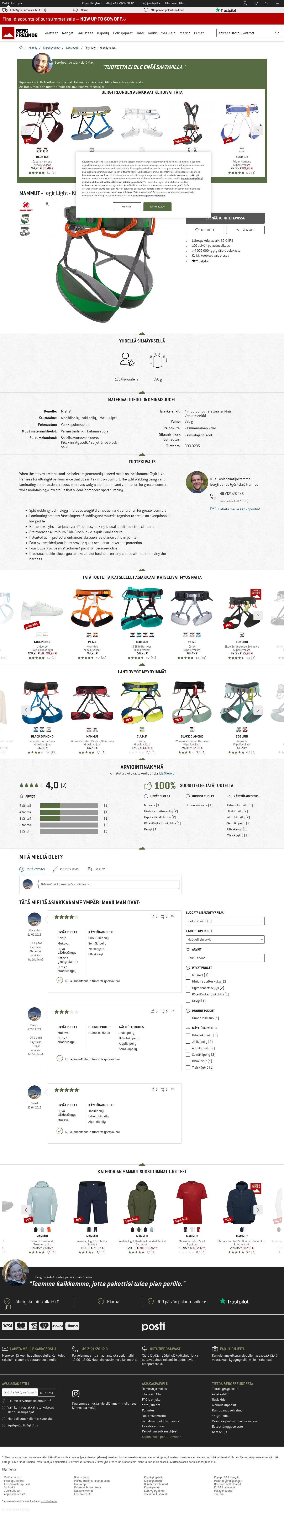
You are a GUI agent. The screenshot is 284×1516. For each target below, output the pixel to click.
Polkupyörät (123, 33)
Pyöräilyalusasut (224, 1487)
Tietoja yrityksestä (225, 1389)
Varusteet (85, 33)
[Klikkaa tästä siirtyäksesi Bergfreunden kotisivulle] (21, 33)
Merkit (185, 33)
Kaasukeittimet (83, 1491)
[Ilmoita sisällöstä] (172, 917)
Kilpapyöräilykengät (226, 1477)
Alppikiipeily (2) (238, 817)
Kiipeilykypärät (153, 1477)
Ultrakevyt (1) (237, 829)
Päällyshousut (223, 1491)
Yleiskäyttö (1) (238, 835)
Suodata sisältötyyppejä (204, 912)
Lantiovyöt (72, 47)
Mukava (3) (152, 805)
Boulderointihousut (156, 1484)
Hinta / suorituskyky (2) (161, 811)
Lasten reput (82, 1494)
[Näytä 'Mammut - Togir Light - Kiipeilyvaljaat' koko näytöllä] (47, 204)
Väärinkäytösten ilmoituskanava (235, 1421)
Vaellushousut (13, 1477)
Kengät (67, 33)
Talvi (140, 33)
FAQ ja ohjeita (151, 1400)
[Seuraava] (258, 130)
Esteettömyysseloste (227, 1427)
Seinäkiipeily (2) (239, 823)
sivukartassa (49, 1501)
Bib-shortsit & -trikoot (227, 1484)
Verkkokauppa (12, 3)
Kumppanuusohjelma (227, 1410)
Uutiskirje (219, 1400)
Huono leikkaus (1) (199, 805)
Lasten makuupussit (17, 1484)
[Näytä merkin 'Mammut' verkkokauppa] (26, 206)
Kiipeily (103, 33)
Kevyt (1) (151, 829)
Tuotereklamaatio (154, 1416)
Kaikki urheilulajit (161, 33)
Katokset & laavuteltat (88, 1487)
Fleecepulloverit (14, 1481)
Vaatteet (51, 33)
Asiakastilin (220, 1394)
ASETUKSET (127, 206)
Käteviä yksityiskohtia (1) (162, 823)
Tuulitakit (9, 1487)
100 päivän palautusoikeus (167, 10)
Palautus (148, 1410)
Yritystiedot (220, 1416)
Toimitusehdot (152, 1421)
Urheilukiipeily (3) (240, 805)
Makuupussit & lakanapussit (92, 1481)
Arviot (196, 949)
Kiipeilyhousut (153, 1481)
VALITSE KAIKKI (157, 206)
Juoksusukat (12, 1491)
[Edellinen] (26, 130)
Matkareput (81, 1484)
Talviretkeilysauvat (155, 1494)
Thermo (218, 1494)
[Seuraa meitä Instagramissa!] (79, 1395)
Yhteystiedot (151, 1405)
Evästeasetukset (154, 1426)
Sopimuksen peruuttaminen (161, 1437)
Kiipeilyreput (152, 1487)
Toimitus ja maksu (154, 1389)
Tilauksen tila (151, 1394)
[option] (106, 262)
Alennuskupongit (224, 1405)
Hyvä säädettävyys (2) (160, 817)
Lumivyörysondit (154, 1491)
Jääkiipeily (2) (237, 811)
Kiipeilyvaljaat (51, 47)
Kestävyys (219, 1432)
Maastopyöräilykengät (228, 1481)
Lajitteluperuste (199, 931)
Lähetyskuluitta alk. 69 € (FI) (28, 10)
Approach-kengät (14, 1494)
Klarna (84, 10)
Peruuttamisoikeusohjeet (160, 1431)
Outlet (199, 33)
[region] (143, 185)
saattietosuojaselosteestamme (149, 195)
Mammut (29, 193)
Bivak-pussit (82, 1477)
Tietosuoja (171, 1421)
